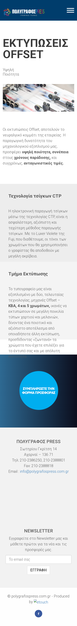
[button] (70, 11)
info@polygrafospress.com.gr (44, 471)
